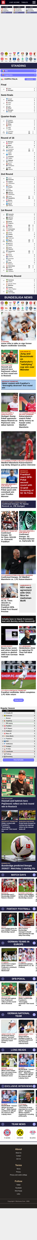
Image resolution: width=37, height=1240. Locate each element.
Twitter (19, 1185)
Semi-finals (7, 95)
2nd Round (7, 174)
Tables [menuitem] (24, 2)
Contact (18, 1156)
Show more (18, 700)
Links (18, 1194)
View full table (18, 760)
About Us (18, 1153)
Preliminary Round (11, 276)
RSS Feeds (18, 1191)
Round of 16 (7, 138)
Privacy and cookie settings (18, 1175)
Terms (18, 1169)
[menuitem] (4, 2)
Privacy (18, 1172)
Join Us (18, 1159)
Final (3, 84)
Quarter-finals (8, 116)
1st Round (6, 210)
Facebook (18, 1188)
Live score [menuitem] (14, 2)
